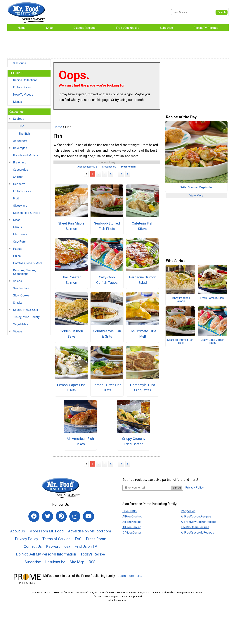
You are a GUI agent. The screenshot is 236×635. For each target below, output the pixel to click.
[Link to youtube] (88, 516)
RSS (92, 562)
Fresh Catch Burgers (212, 298)
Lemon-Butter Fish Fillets (107, 387)
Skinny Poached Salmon (180, 300)
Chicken (18, 177)
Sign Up (176, 487)
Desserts (19, 184)
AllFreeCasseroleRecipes (197, 532)
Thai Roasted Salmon (71, 280)
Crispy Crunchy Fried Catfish (133, 441)
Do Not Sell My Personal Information (46, 554)
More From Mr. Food (46, 531)
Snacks (17, 302)
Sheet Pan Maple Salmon (71, 226)
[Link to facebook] (33, 516)
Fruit (16, 198)
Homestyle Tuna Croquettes (142, 387)
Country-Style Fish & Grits (107, 334)
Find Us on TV (86, 546)
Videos (17, 331)
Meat (16, 220)
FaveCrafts (129, 511)
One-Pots (19, 241)
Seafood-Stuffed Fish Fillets (107, 226)
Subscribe (19, 63)
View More (196, 195)
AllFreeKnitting (131, 522)
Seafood (18, 118)
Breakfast (19, 162)
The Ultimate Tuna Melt (143, 334)
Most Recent (109, 166)
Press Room (96, 539)
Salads (17, 281)
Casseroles (20, 169)
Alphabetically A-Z (87, 166)
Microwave (20, 234)
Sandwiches (21, 288)
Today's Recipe (92, 554)
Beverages (20, 148)
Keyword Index (58, 546)
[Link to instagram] (74, 516)
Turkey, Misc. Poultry (26, 317)
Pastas (17, 249)
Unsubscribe (55, 562)
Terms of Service (56, 539)
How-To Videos (23, 94)
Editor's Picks (22, 87)
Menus (17, 101)
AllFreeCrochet (132, 516)
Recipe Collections (25, 80)
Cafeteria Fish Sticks (142, 226)
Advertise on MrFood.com (89, 531)
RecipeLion (188, 511)
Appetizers (20, 141)
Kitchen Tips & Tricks (26, 213)
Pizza (17, 256)
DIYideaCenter (131, 532)
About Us (17, 531)
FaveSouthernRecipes (195, 527)
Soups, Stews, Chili (25, 310)
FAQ (78, 539)
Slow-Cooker (21, 295)
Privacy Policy (26, 539)
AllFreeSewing (131, 527)
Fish (21, 126)
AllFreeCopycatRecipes (196, 516)
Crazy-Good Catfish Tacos (107, 280)
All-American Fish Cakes (80, 441)
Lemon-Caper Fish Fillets (71, 387)
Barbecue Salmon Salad (142, 280)
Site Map (77, 562)
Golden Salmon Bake (71, 334)
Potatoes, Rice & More (27, 263)
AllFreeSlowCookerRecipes (198, 522)
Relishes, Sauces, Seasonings (24, 272)
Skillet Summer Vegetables (196, 187)
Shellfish (24, 133)
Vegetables (20, 324)
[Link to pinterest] (61, 516)
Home (57, 127)
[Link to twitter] (47, 516)
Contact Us (33, 546)
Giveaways (20, 205)
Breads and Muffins (25, 155)
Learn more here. (130, 576)
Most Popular (128, 166)
